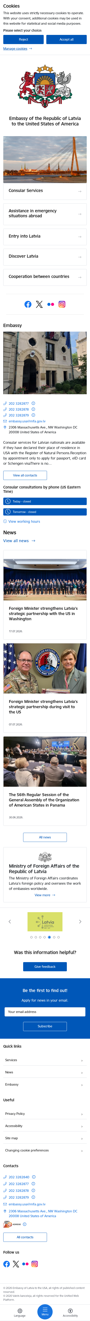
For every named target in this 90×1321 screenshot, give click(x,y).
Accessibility (13, 1126)
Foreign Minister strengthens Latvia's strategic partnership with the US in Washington (43, 613)
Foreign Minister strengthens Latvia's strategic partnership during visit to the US (43, 706)
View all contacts (25, 475)
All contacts (25, 1237)
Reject (23, 39)
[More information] (33, 403)
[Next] (80, 921)
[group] (45, 159)
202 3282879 (19, 415)
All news (45, 837)
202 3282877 (19, 403)
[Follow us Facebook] (27, 304)
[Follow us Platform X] (39, 304)
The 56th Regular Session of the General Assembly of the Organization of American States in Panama (44, 800)
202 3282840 (19, 1177)
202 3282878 (19, 409)
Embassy (11, 1084)
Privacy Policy (15, 1114)
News (9, 1072)
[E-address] (12, 1224)
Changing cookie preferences (27, 1150)
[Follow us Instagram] (62, 304)
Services (11, 1060)
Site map (11, 1138)
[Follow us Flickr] (50, 304)
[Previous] (9, 921)
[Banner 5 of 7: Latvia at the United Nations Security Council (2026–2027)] (45, 922)
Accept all (66, 39)
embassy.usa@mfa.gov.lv (27, 421)
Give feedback (45, 967)
